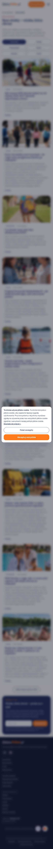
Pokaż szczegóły (26, 430)
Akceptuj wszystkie (26, 437)
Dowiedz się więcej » (12, 424)
